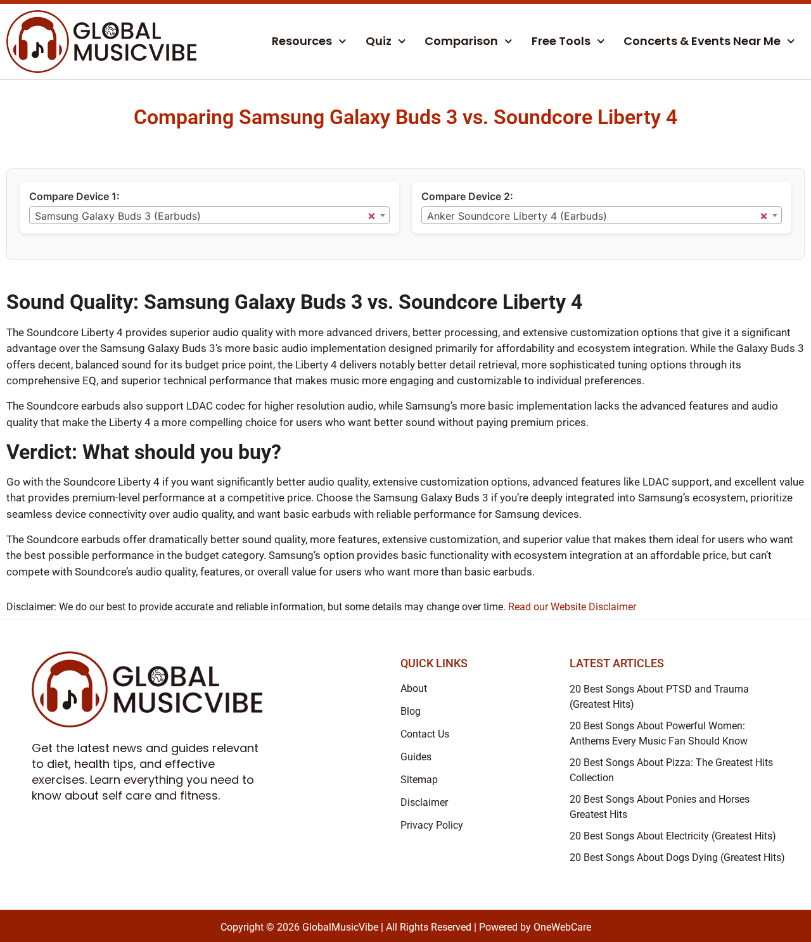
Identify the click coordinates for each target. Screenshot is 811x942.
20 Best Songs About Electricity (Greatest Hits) (673, 836)
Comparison (461, 41)
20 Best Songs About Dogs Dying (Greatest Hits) (677, 857)
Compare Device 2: (467, 196)
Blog (410, 711)
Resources (302, 41)
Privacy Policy (431, 825)
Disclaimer (424, 802)
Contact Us (424, 734)
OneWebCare (562, 927)
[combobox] (209, 215)
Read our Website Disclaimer (572, 607)
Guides (415, 757)
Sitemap (419, 780)
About (413, 688)
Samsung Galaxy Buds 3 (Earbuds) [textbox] (118, 216)
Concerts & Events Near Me (702, 41)
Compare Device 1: (74, 196)
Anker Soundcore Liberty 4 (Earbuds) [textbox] (517, 216)
